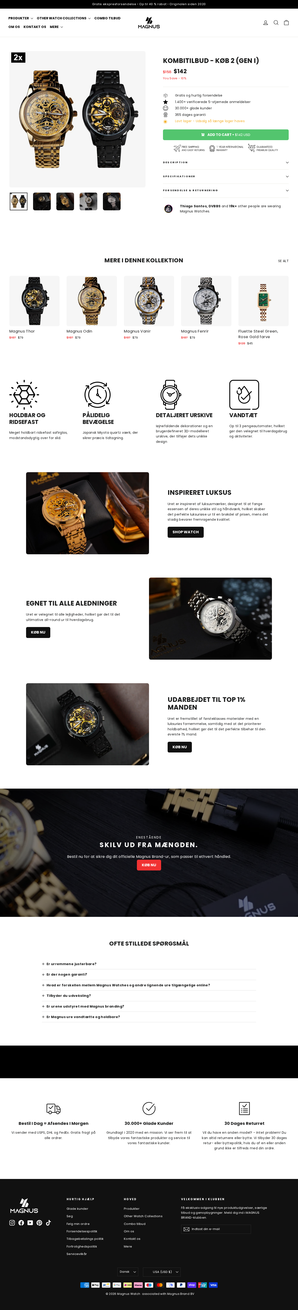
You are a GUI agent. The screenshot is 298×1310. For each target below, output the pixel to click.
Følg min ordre (78, 1224)
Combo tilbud (107, 18)
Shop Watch (186, 532)
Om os (14, 26)
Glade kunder (77, 1208)
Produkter (19, 18)
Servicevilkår (77, 1254)
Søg (70, 1216)
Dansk (125, 1271)
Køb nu (38, 632)
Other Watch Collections (62, 18)
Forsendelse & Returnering (190, 190)
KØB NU (149, 865)
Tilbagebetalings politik (85, 1239)
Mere (54, 26)
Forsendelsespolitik (82, 1231)
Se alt (283, 261)
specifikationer (179, 176)
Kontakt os (35, 26)
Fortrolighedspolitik (82, 1246)
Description (175, 162)
